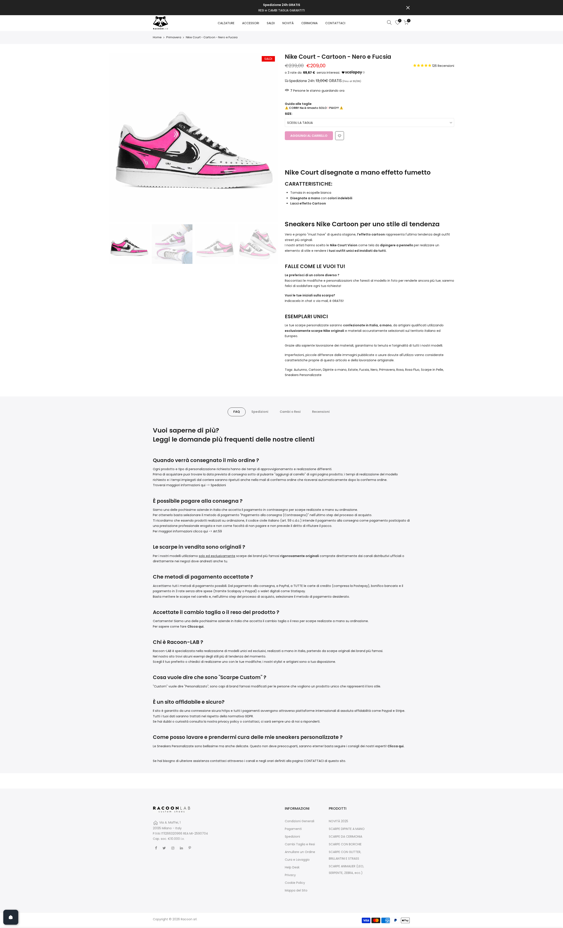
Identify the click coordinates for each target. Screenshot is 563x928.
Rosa (400, 369)
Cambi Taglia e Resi (300, 844)
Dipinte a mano (335, 369)
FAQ (236, 411)
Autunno (300, 369)
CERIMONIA (309, 23)
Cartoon (315, 369)
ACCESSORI (250, 23)
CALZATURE (226, 23)
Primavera (173, 37)
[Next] (270, 137)
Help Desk (292, 867)
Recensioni (321, 411)
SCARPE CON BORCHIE (345, 844)
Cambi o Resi (290, 411)
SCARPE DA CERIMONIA (345, 836)
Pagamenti (293, 829)
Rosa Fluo (412, 369)
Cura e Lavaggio (297, 859)
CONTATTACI (335, 23)
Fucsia (364, 369)
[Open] (10, 917)
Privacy (290, 875)
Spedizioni (259, 411)
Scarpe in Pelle (432, 369)
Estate (353, 369)
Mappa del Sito (296, 890)
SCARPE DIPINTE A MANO (347, 829)
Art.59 (217, 531)
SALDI (271, 23)
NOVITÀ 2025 (338, 821)
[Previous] (116, 137)
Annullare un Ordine (300, 852)
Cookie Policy (295, 883)
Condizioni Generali (299, 821)
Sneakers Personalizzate (303, 375)
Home (157, 37)
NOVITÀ (288, 23)
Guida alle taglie (298, 104)
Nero (374, 369)
